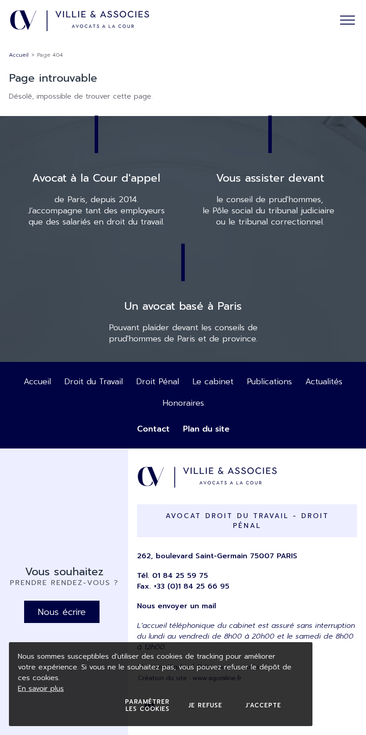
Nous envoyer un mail (176, 606)
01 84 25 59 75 (180, 575)
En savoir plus (41, 688)
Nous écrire (62, 612)
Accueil (19, 55)
